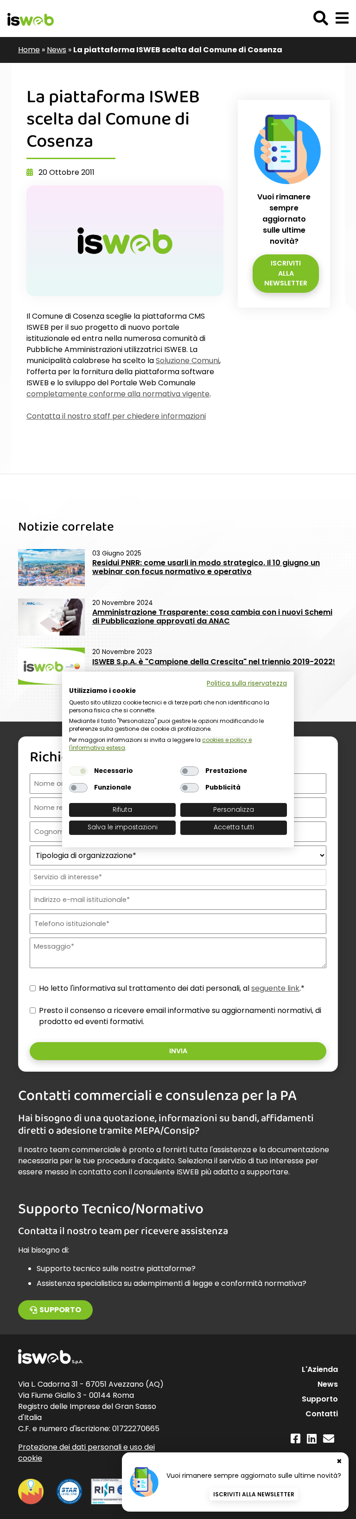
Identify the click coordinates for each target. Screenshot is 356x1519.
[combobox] (177, 877)
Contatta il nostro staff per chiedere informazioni (116, 416)
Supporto (60, 1309)
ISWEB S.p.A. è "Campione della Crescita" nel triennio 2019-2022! (213, 661)
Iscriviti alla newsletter (285, 273)
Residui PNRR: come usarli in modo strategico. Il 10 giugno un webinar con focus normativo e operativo (206, 567)
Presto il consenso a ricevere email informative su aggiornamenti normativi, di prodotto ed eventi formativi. (180, 1016)
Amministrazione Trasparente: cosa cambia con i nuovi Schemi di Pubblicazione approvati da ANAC (212, 616)
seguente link (275, 988)
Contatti (321, 1413)
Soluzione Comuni (187, 360)
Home (29, 49)
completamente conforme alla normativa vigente (118, 394)
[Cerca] (320, 18)
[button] (342, 18)
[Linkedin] (312, 1438)
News (56, 49)
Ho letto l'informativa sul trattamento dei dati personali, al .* (172, 988)
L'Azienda (320, 1369)
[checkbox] (78, 771)
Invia (178, 1051)
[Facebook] (295, 1438)
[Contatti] (328, 1438)
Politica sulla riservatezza (247, 683)
